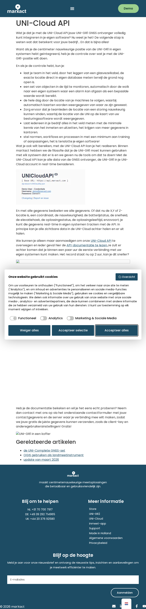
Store (92, 509)
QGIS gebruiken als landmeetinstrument (54, 455)
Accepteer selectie (73, 330)
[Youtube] (144, 606)
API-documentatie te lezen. (87, 245)
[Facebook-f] (136, 606)
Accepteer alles (117, 330)
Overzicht (128, 277)
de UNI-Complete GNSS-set (44, 450)
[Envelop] (114, 606)
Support (94, 528)
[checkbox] (22, 318)
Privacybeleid (98, 543)
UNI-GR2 (94, 514)
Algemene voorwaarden (106, 538)
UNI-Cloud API (101, 241)
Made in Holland (100, 533)
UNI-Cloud (96, 519)
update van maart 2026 (41, 459)
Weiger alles (29, 330)
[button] (72, 9)
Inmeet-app (97, 523)
